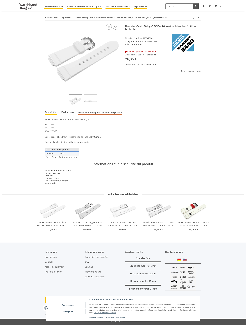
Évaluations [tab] (67, 112)
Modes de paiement (54, 266)
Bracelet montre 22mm (143, 281)
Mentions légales (96, 317)
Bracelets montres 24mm (143, 288)
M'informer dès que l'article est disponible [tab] (100, 112)
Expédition (151, 64)
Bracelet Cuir (143, 258)
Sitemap (89, 266)
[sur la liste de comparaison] (109, 27)
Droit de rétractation (95, 276)
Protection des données (116, 317)
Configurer (68, 312)
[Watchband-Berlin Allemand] (179, 259)
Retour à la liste (52, 18)
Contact (49, 261)
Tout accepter (68, 305)
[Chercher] (196, 6)
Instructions (51, 257)
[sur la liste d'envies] (115, 27)
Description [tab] (51, 112)
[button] (204, 6)
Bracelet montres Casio (146, 41)
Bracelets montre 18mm (143, 265)
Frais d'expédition (53, 271)
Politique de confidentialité (105, 313)
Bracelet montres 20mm (143, 273)
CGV (87, 261)
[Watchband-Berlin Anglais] (185, 259)
